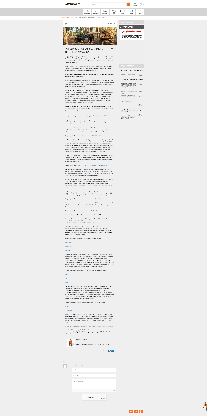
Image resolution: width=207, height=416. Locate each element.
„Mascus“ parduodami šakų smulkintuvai (88, 199)
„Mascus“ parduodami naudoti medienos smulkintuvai (92, 165)
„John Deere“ (68, 242)
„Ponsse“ (67, 250)
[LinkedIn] (112, 351)
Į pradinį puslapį (65, 17)
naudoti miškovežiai (95, 136)
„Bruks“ (67, 306)
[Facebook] (109, 351)
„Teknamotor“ (68, 310)
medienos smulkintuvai (79, 328)
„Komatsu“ (68, 246)
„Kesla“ (67, 282)
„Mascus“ (80, 211)
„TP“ (66, 278)
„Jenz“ (66, 274)
